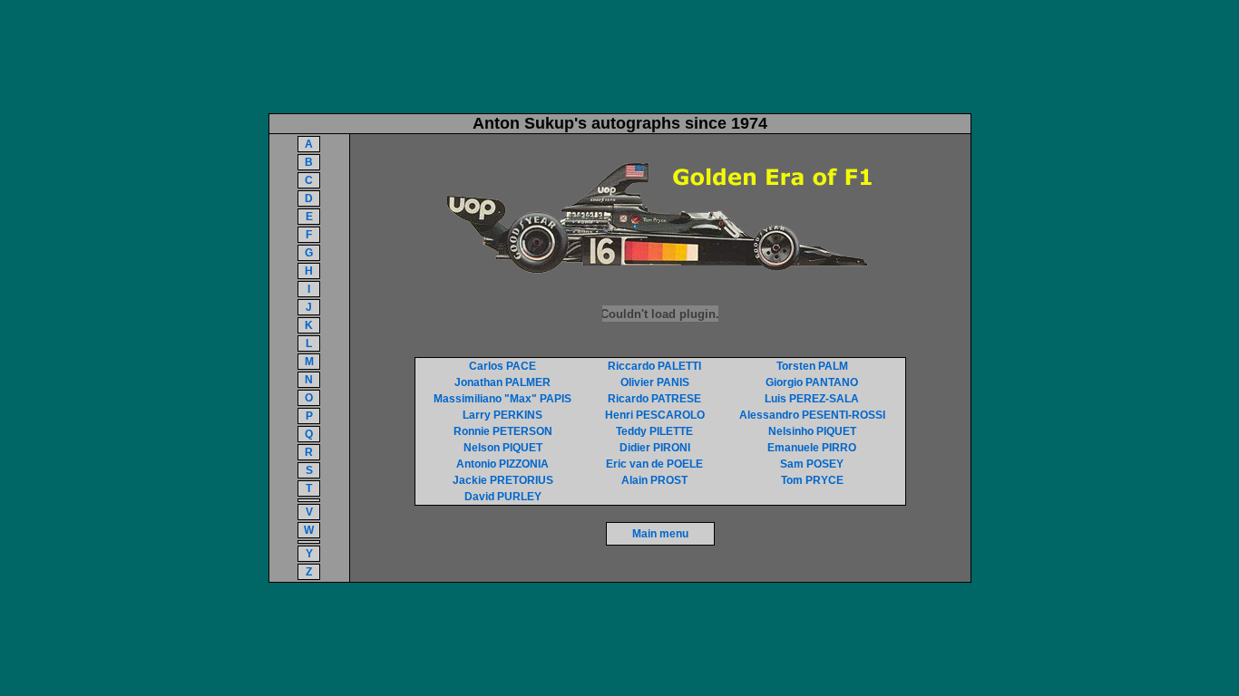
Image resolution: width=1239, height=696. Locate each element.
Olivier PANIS (654, 382)
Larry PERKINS (502, 415)
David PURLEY (502, 496)
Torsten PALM (812, 366)
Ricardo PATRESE (654, 398)
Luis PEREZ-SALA (812, 398)
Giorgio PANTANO (812, 382)
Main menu (660, 533)
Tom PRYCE (812, 480)
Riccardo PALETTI (654, 366)
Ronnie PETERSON (503, 431)
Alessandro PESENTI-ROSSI (812, 415)
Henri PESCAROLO (655, 415)
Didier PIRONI (655, 447)
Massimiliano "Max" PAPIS (502, 398)
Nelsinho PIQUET (812, 431)
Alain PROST (654, 480)
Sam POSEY (812, 464)
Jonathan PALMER (502, 382)
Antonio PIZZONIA (502, 464)
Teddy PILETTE (654, 431)
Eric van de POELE (654, 464)
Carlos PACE (502, 366)
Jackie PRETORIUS (503, 480)
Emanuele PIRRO (811, 447)
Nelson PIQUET (502, 447)
